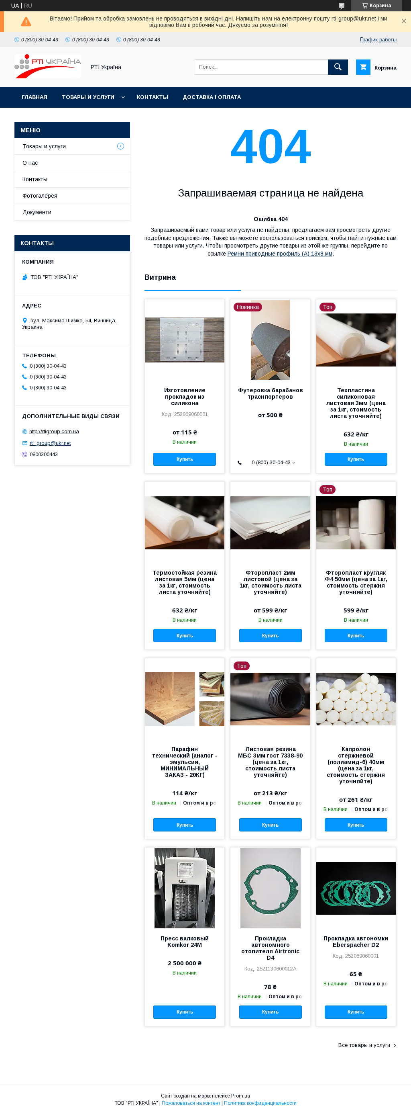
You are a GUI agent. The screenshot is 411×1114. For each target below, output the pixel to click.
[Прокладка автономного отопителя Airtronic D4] (270, 888)
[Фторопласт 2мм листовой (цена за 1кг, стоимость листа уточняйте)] (270, 522)
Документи (36, 212)
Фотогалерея (39, 195)
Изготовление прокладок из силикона (185, 396)
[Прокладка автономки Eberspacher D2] (356, 888)
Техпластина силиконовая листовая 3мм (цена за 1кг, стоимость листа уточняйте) (356, 403)
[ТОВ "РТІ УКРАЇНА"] (47, 76)
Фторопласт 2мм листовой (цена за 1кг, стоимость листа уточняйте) (270, 582)
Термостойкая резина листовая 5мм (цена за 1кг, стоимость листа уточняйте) (185, 582)
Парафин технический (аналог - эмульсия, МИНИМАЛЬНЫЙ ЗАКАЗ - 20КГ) (184, 762)
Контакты (152, 97)
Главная (34, 97)
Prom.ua (240, 1096)
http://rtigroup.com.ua (54, 431)
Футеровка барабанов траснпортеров (270, 393)
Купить (185, 459)
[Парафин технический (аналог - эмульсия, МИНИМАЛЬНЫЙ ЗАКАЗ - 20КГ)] (184, 698)
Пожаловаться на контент (191, 1103)
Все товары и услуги (364, 1045)
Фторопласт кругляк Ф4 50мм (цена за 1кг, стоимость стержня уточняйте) (356, 582)
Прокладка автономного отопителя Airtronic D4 (270, 948)
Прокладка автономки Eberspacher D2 (356, 941)
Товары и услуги (88, 97)
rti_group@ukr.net (50, 443)
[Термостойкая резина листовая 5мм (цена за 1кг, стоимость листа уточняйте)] (184, 522)
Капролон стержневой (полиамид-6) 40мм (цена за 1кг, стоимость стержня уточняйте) (356, 765)
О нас (30, 163)
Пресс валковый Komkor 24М (185, 941)
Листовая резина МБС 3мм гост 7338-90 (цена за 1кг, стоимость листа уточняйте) (270, 762)
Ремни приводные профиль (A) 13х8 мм (280, 253)
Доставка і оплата (212, 97)
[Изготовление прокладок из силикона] (184, 339)
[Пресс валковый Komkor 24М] (184, 888)
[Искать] (338, 67)
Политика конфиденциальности (260, 1103)
